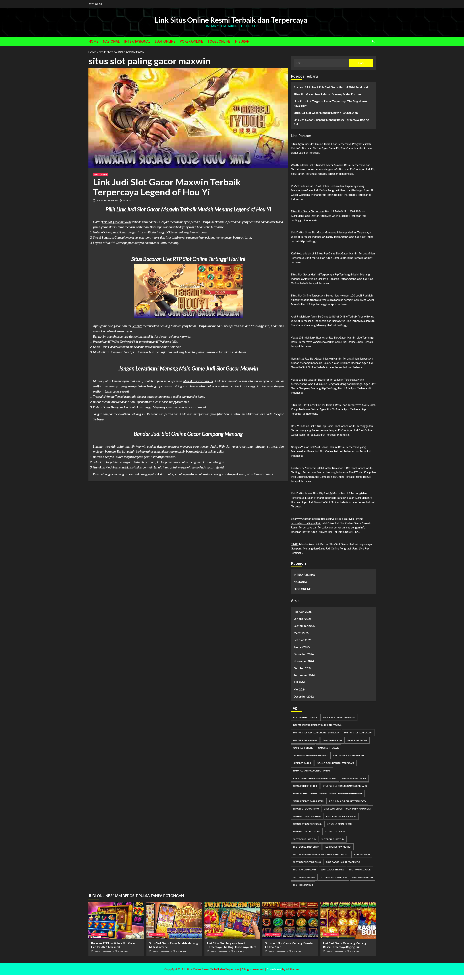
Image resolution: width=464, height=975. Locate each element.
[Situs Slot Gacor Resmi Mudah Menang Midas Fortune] (174, 920)
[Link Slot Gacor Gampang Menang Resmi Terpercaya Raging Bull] (348, 920)
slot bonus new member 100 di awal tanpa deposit (321, 854)
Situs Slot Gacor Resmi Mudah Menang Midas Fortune (328, 94)
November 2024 (304, 661)
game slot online (303, 748)
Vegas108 (297, 337)
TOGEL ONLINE (219, 41)
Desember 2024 (304, 654)
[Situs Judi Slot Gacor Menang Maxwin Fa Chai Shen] (290, 920)
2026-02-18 (123, 951)
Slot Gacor (309, 404)
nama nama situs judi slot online (311, 770)
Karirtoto (297, 253)
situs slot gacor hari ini (198, 381)
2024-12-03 (128, 200)
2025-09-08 (239, 951)
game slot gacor (357, 740)
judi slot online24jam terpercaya (335, 763)
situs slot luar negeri (340, 824)
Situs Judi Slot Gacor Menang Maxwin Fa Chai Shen (326, 112)
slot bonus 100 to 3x (304, 839)
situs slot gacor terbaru (307, 824)
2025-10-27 (181, 951)
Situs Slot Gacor (323, 165)
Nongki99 (297, 447)
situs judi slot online (305, 786)
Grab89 (137, 326)
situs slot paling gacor (306, 831)
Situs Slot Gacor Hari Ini (305, 274)
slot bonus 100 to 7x (332, 839)
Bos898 (296, 426)
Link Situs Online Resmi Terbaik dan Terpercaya (231, 20)
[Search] (373, 41)
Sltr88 (295, 544)
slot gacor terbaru (332, 869)
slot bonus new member (338, 847)
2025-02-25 (355, 951)
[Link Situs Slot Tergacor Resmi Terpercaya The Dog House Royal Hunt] (232, 920)
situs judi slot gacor (354, 778)
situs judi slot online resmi (308, 801)
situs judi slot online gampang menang (345, 786)
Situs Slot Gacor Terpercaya (307, 211)
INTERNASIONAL (137, 41)
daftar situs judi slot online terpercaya (316, 732)
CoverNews (274, 969)
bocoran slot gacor (305, 717)
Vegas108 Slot (300, 379)
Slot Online (323, 186)
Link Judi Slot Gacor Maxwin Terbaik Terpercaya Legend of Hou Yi (167, 187)
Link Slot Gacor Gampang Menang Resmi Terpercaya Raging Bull (331, 122)
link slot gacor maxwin (116, 222)
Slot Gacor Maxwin (321, 358)
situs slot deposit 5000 (306, 809)
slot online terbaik (304, 877)
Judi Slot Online (313, 144)
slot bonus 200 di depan (306, 847)
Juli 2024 (299, 682)
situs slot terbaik (336, 831)
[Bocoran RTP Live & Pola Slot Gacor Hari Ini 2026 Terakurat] (116, 920)
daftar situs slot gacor (358, 732)
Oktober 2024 (303, 668)
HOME (93, 41)
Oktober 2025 (303, 618)
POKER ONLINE (191, 41)
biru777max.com (306, 468)
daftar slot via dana (305, 740)
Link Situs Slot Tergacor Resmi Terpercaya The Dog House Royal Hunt (330, 103)
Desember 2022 (304, 696)
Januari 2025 (302, 647)
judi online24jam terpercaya (348, 755)
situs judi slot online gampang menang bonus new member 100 (327, 793)
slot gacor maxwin (304, 869)
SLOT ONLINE (165, 41)
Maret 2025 (301, 632)
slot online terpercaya (333, 877)
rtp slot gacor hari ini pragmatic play (315, 778)
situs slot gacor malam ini (341, 816)
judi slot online (302, 763)
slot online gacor (359, 869)
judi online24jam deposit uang (310, 755)
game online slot (332, 740)
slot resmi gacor (303, 885)
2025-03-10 (297, 951)
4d (331, 493)
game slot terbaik (328, 748)
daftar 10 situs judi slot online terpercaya (317, 725)
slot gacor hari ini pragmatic (343, 862)
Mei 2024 (300, 689)
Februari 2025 (303, 640)
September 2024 (304, 675)
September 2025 (304, 625)
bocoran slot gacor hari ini (339, 717)
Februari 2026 (303, 611)
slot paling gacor (362, 877)
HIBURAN (242, 41)
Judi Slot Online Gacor (107, 200)
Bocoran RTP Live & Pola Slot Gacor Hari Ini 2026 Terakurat (331, 87)
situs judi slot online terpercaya (347, 801)
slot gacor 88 (362, 854)
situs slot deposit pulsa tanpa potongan (347, 809)
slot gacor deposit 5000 (307, 862)
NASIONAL (111, 41)
